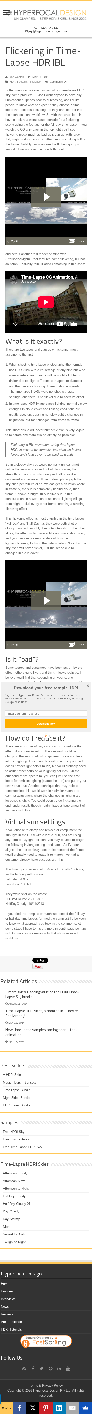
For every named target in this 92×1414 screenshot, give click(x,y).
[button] (46, 688)
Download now (46, 723)
